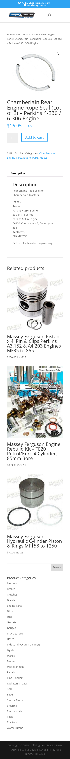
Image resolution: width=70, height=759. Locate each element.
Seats (10, 694)
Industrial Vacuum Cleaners (23, 644)
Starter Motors (15, 700)
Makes (26, 34)
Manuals (12, 661)
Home (10, 34)
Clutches (12, 594)
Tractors (12, 722)
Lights (10, 650)
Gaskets (11, 622)
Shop (18, 34)
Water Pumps (15, 728)
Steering (12, 705)
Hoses (10, 639)
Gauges (11, 628)
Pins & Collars (15, 678)
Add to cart (34, 137)
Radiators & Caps (17, 683)
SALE (10, 689)
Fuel (9, 616)
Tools (10, 716)
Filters (10, 611)
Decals (11, 600)
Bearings (12, 583)
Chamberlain (39, 34)
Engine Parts (14, 157)
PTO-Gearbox (15, 633)
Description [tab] (18, 173)
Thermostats (14, 711)
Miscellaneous (15, 666)
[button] (57, 53)
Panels (11, 672)
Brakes (11, 589)
